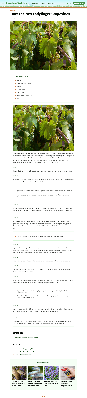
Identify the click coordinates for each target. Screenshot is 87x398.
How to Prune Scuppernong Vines (25, 349)
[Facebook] (65, 3)
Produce (42, 3)
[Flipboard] (68, 3)
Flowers (35, 3)
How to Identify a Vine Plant (23, 355)
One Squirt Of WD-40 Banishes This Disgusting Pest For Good (66, 384)
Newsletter (80, 3)
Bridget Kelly (15, 18)
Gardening (51, 3)
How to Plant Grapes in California (24, 352)
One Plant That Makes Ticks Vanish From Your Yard (51, 383)
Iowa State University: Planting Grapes (26, 337)
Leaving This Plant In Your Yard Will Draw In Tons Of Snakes (18, 383)
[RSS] (70, 3)
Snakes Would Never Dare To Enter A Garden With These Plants (35, 383)
